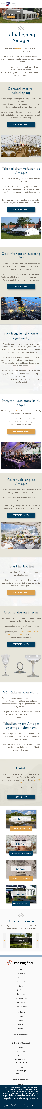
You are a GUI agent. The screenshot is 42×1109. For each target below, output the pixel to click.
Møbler (21, 844)
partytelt (15, 411)
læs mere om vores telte (21, 828)
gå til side (11, 17)
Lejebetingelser (21, 990)
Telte (21, 1017)
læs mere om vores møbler (21, 853)
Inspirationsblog (21, 998)
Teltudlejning (21, 978)
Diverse (21, 894)
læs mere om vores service (21, 878)
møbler (7, 634)
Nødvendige (19, 1105)
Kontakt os (21, 994)
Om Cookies (21, 1002)
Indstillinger (32, 1106)
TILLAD (8, 1105)
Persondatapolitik (21, 1006)
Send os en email (20, 797)
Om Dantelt (21, 982)
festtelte (10, 349)
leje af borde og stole (29, 632)
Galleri (21, 986)
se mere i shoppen (21, 125)
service (19, 634)
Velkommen (21, 974)
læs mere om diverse (21, 903)
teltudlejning (20, 48)
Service (21, 869)
